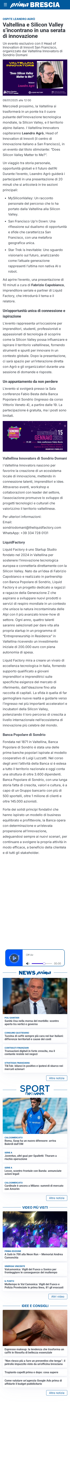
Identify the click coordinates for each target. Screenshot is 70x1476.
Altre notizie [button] (56, 1078)
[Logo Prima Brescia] (35, 5)
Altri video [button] (57, 1296)
